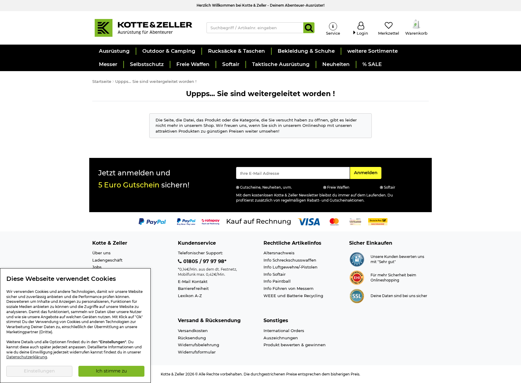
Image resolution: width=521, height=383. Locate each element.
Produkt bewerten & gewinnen (295, 344)
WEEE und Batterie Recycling (293, 295)
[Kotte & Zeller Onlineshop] (143, 27)
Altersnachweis (279, 252)
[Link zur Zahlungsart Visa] (309, 221)
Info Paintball (277, 281)
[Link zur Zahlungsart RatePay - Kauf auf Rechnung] (210, 221)
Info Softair (275, 274)
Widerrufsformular (197, 352)
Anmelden (367, 172)
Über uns (101, 252)
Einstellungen (39, 371)
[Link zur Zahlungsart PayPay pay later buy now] (186, 221)
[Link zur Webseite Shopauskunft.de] (357, 258)
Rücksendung (192, 337)
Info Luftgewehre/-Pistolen (290, 267)
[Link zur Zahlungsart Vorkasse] (355, 221)
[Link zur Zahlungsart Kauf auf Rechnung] (259, 221)
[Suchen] (308, 27)
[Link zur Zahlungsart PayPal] (152, 221)
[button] (114, 51)
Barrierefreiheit (193, 288)
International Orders (284, 330)
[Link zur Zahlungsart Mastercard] (334, 221)
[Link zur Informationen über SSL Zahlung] (357, 295)
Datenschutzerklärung (26, 357)
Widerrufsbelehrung (198, 344)
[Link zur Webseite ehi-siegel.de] (357, 277)
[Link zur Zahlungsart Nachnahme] (377, 221)
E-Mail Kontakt (192, 281)
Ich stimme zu (111, 371)
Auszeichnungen (281, 337)
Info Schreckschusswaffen (290, 260)
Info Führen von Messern (289, 288)
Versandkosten (193, 330)
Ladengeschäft (107, 260)
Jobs (97, 267)
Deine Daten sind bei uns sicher (399, 296)
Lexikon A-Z (190, 295)
